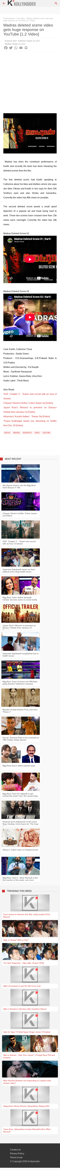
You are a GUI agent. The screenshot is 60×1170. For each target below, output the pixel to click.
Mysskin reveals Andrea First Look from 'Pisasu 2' (20, 710)
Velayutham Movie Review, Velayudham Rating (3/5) (26, 1106)
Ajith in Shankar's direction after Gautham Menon (25, 1009)
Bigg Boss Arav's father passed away (19, 766)
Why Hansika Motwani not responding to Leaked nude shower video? (27, 1081)
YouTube (46, 432)
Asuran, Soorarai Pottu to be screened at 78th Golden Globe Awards (21, 739)
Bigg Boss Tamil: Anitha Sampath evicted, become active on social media (20, 598)
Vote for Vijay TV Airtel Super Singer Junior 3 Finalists (26, 1032)
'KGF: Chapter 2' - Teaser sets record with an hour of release (19, 542)
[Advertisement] (30, 83)
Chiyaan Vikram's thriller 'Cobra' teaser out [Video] (28, 403)
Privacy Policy (17, 1153)
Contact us (15, 1149)
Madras (16, 432)
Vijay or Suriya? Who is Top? (15, 940)
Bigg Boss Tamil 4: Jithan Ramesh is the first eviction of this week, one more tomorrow (20, 880)
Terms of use (16, 1157)
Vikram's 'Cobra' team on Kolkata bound (20, 850)
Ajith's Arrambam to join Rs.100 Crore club (22, 986)
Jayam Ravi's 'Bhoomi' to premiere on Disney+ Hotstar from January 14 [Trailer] (19, 627)
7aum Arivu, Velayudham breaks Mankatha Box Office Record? (27, 1130)
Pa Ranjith (27, 432)
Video (37, 432)
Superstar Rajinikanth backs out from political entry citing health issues (19, 570)
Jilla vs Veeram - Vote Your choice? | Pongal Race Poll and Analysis (29, 1056)
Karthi (7, 432)
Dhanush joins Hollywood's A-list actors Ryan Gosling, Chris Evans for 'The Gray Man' (20, 824)
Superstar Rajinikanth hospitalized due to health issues (21, 654)
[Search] (56, 3)
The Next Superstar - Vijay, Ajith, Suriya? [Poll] (23, 963)
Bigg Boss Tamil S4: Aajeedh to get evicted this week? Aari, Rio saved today (20, 795)
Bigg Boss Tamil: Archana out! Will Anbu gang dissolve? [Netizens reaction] (20, 682)
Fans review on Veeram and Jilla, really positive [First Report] (26, 915)
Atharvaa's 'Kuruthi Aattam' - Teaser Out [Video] (26, 416)
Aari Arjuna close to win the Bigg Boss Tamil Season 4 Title (19, 486)
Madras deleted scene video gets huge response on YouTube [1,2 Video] (28, 19)
